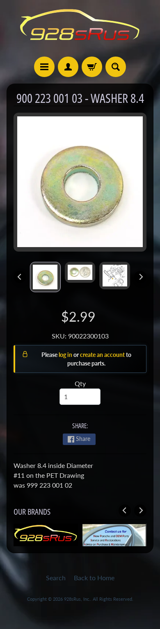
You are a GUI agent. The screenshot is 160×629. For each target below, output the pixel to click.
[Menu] (44, 67)
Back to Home (94, 577)
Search (56, 577)
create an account (103, 354)
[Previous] (20, 277)
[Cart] (92, 67)
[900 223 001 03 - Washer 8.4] (45, 277)
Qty (80, 383)
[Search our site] (115, 67)
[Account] (68, 67)
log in (66, 354)
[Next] (140, 277)
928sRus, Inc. (77, 599)
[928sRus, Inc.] (80, 28)
